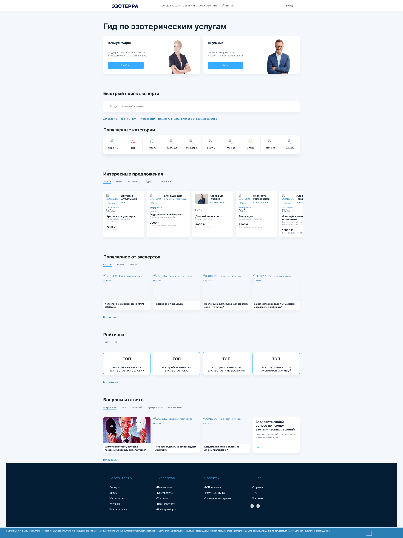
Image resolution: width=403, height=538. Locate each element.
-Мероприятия (116, 498)
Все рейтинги (110, 382)
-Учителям (162, 498)
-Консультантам (164, 492)
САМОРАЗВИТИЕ (207, 5)
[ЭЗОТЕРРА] (126, 5)
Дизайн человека (184, 118)
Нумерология (147, 118)
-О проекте (257, 487)
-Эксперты (114, 487)
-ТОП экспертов (212, 487)
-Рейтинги (114, 504)
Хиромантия (164, 118)
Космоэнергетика (207, 118)
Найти (225, 65)
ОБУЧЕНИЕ (189, 5)
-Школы (113, 492)
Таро (122, 118)
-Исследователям (165, 504)
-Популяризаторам (166, 509)
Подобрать (126, 65)
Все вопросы (110, 460)
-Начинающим (164, 487)
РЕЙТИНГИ (226, 5)
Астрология (110, 118)
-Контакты (257, 498)
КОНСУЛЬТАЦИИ (170, 5)
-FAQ (254, 492)
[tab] (109, 182)
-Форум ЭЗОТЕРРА (214, 492)
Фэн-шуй (132, 118)
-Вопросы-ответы (118, 509)
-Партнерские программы (218, 498)
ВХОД (289, 5)
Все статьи (109, 317)
